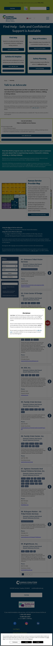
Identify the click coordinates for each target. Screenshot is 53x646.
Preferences (15, 642)
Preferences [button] (30, 639)
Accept (38, 642)
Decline (26, 642)
